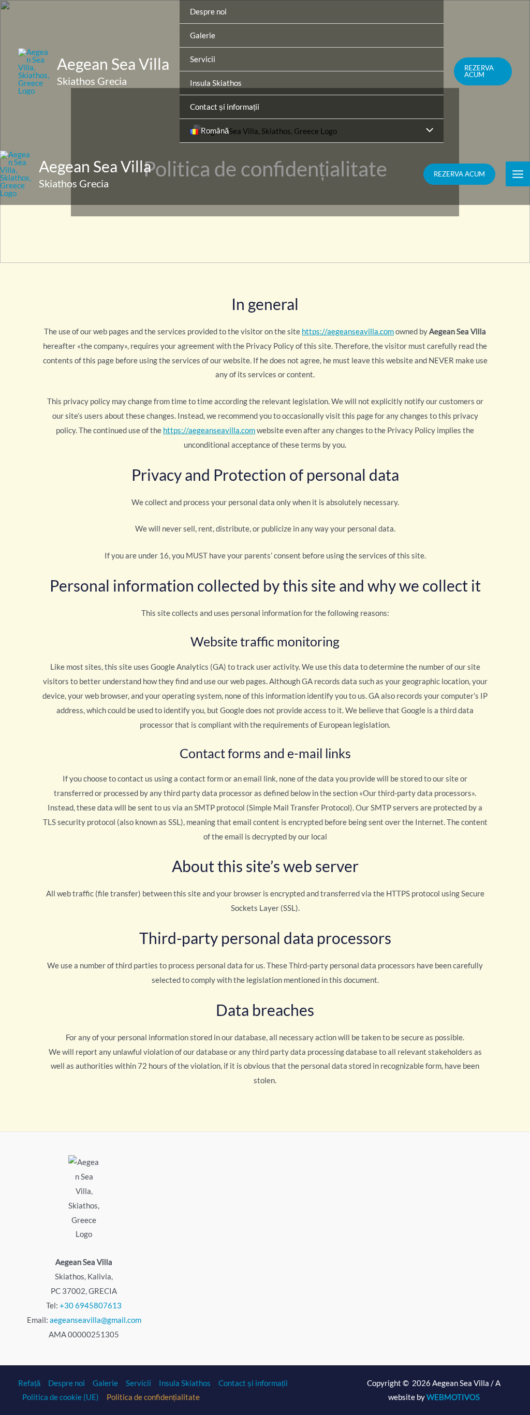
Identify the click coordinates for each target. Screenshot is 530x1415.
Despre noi (66, 1383)
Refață (29, 1383)
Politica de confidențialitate (153, 1397)
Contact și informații (253, 1383)
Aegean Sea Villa (113, 63)
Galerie (105, 1383)
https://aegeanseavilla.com (348, 331)
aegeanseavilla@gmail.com (95, 1319)
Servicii (138, 1383)
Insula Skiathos (185, 1383)
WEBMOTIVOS (453, 1397)
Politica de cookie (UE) (60, 1397)
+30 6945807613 (91, 1305)
